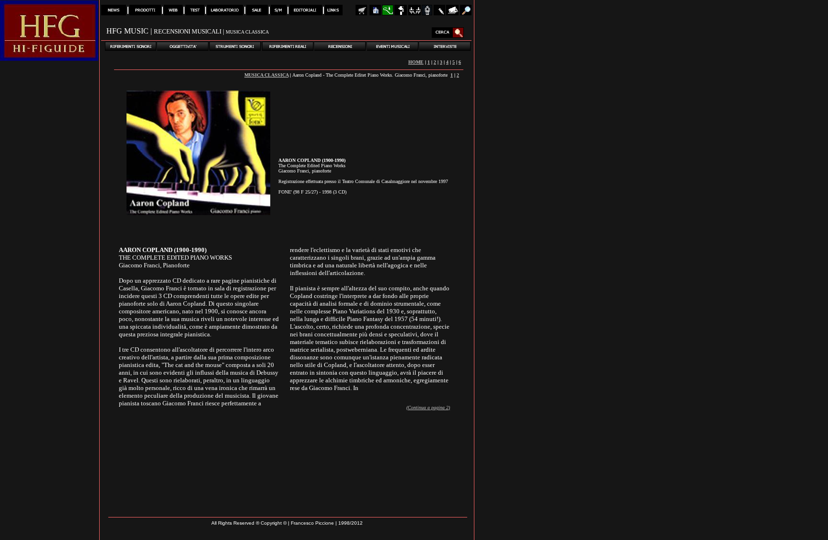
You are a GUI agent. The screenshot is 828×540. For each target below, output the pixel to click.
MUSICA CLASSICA (266, 75)
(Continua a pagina (426, 407)
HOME (416, 62)
